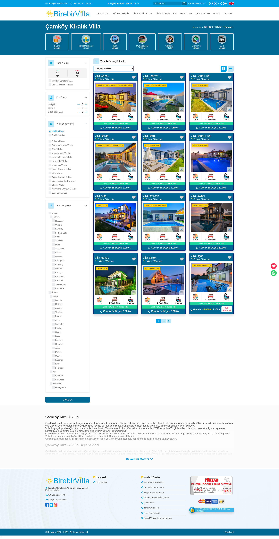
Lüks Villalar (57, 173)
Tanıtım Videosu (151, 508)
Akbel (57, 348)
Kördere (59, 340)
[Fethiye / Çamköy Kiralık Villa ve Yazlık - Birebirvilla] (67, 13)
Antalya (55, 292)
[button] (196, 3)
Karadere (59, 288)
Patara (58, 316)
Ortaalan (59, 344)
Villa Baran (102, 135)
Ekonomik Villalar (59, 165)
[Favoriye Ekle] (133, 77)
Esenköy (59, 264)
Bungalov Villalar (59, 193)
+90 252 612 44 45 (82, 3)
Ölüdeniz (59, 268)
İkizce (57, 336)
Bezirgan (59, 368)
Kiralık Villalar (142, 13)
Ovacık (58, 225)
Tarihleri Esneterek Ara (62, 81)
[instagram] (220, 3)
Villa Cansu (102, 75)
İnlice (57, 245)
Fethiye (56, 217)
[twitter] (215, 3)
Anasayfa (103, 13)
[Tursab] (211, 486)
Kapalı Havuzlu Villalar (62, 177)
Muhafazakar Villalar (61, 153)
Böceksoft (229, 532)
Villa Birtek (149, 257)
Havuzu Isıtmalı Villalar (62, 157)
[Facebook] (211, 3)
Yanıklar (59, 240)
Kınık (57, 364)
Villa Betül (149, 135)
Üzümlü (58, 304)
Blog (216, 13)
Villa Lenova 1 (152, 75)
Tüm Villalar (57, 149)
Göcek (58, 252)
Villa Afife (101, 195)
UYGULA (68, 399)
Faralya (58, 272)
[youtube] (225, 3)
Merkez (58, 256)
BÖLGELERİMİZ (121, 13)
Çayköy (58, 308)
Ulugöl (58, 356)
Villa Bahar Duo (201, 135)
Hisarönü (59, 221)
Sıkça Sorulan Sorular (154, 492)
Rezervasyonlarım (152, 513)
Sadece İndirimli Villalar (62, 85)
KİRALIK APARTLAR (165, 13)
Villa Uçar (197, 255)
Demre (58, 352)
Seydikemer (60, 284)
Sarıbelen (59, 324)
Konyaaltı (57, 383)
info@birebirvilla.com (58, 3)
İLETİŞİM (227, 13)
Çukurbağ (59, 380)
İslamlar (58, 300)
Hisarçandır (60, 387)
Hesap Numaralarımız (154, 487)
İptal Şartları (149, 503)
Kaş (54, 372)
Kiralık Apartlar (58, 135)
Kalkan (56, 296)
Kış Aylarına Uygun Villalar (64, 189)
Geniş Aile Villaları (60, 161)
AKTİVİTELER (203, 13)
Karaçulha (60, 276)
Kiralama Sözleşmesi (153, 482)
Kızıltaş (58, 328)
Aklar (57, 320)
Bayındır (59, 375)
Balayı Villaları (58, 141)
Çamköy (229, 27)
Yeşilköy (59, 312)
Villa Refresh (151, 195)
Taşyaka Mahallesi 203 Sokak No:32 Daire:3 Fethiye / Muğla (66, 489)
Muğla (54, 213)
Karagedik (60, 260)
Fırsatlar (186, 13)
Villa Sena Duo (200, 75)
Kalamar (59, 360)
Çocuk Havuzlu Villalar (62, 169)
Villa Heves (102, 257)
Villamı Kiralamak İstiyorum (156, 497)
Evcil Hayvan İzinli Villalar (63, 181)
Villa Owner (198, 195)
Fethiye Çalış (61, 233)
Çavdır (58, 332)
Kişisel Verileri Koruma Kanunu (158, 518)
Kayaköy (59, 229)
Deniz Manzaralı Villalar (62, 145)
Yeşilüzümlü (60, 248)
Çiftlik (57, 237)
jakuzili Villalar (58, 185)
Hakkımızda (101, 482)
